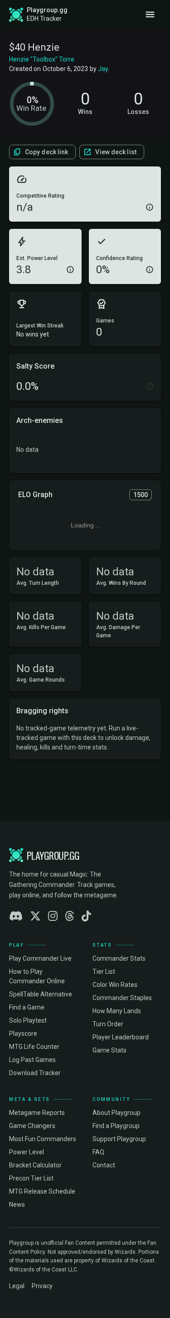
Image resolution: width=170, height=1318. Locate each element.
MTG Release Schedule (42, 1191)
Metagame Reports (37, 1112)
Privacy (42, 1286)
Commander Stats (119, 958)
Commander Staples (122, 997)
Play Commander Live (40, 958)
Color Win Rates (114, 984)
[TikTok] (86, 916)
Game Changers (32, 1125)
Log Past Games (32, 1059)
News (17, 1204)
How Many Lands (116, 1011)
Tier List (103, 971)
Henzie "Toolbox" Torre (41, 59)
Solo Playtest (28, 1020)
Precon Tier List (31, 1178)
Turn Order (107, 1024)
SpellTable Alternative (40, 994)
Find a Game (26, 1007)
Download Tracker (35, 1072)
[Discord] (16, 916)
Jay (103, 68)
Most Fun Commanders (42, 1139)
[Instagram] (53, 916)
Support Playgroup (119, 1139)
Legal (16, 1286)
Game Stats (109, 1050)
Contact (103, 1165)
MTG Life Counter (34, 1046)
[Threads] (69, 916)
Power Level (26, 1152)
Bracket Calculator (35, 1165)
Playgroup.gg (47, 10)
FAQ (98, 1152)
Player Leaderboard (120, 1037)
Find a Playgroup (116, 1125)
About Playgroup (116, 1112)
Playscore (23, 1033)
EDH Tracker (44, 18)
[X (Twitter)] (35, 916)
